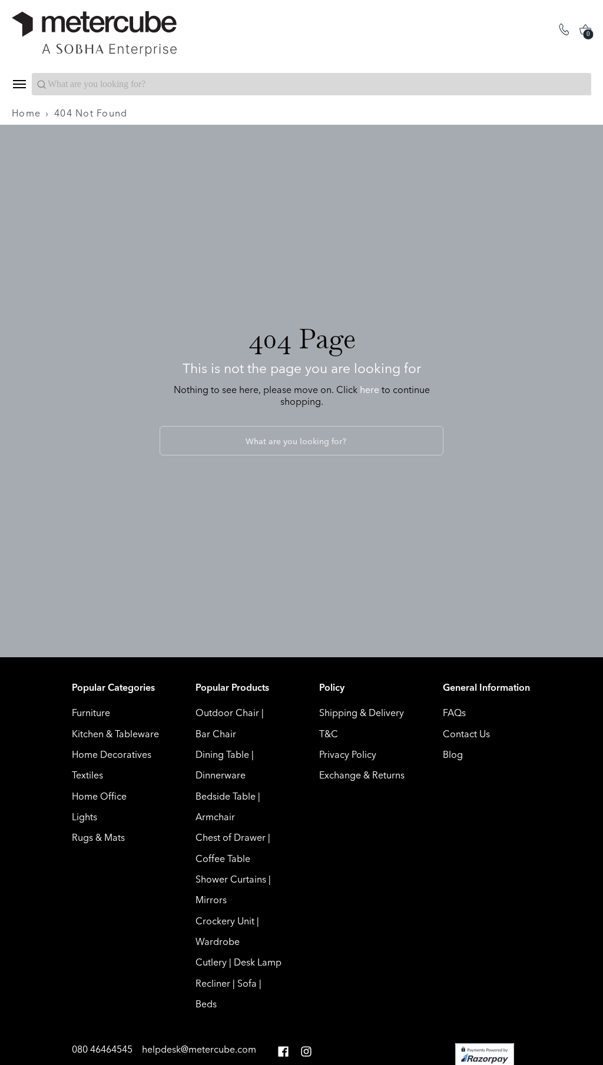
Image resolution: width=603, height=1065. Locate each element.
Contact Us (466, 734)
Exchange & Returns (362, 775)
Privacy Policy (347, 754)
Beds (206, 1004)
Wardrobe (218, 941)
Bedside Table (226, 796)
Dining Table (222, 754)
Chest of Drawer (231, 837)
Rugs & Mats (98, 837)
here (369, 389)
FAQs (454, 712)
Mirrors (211, 900)
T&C (328, 734)
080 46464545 (103, 1049)
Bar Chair (216, 734)
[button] (283, 1051)
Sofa (247, 983)
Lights (84, 817)
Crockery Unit (225, 921)
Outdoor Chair (227, 712)
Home (26, 113)
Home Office (99, 796)
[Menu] (19, 84)
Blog (453, 754)
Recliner (213, 983)
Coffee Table (223, 858)
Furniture (91, 712)
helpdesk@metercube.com (199, 1049)
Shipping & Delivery (361, 712)
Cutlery (211, 962)
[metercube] (157, 33)
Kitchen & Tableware (115, 734)
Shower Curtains (231, 879)
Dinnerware (221, 775)
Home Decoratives (111, 754)
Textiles (87, 775)
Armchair (215, 817)
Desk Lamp (257, 962)
